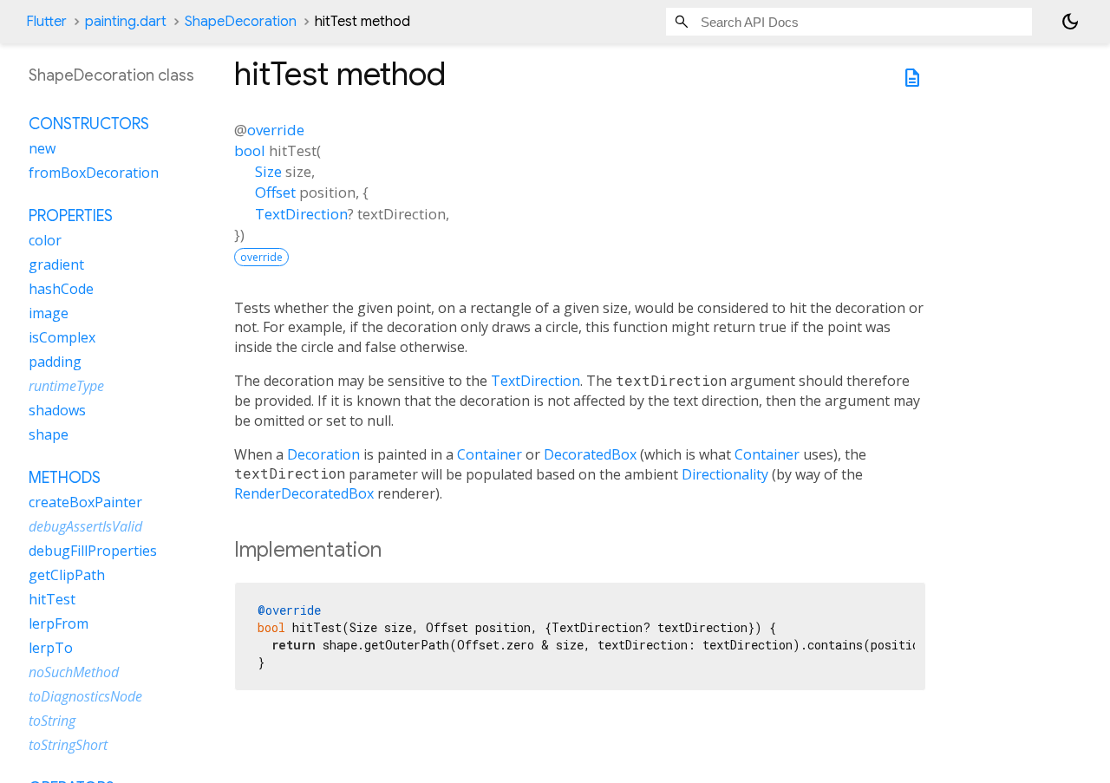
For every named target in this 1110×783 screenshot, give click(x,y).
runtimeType (66, 385)
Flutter (46, 21)
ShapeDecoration (241, 21)
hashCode (61, 288)
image (49, 313)
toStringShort (68, 744)
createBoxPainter (85, 502)
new (42, 148)
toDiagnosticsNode (85, 696)
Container (489, 454)
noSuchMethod (74, 672)
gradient (56, 264)
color (45, 240)
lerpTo (51, 647)
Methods (65, 477)
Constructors (89, 124)
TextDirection (301, 214)
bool (249, 150)
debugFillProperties (93, 550)
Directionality (725, 474)
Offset (275, 192)
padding (55, 361)
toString (52, 720)
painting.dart (125, 21)
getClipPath (67, 574)
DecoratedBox (590, 454)
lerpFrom (58, 623)
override (275, 130)
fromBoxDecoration (94, 172)
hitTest (52, 599)
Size (268, 171)
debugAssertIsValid (85, 526)
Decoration (323, 454)
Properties (71, 215)
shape (49, 434)
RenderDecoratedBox (304, 493)
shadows (57, 410)
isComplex (62, 337)
